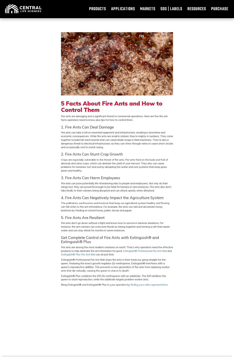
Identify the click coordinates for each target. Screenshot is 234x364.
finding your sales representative (149, 284)
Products (97, 9)
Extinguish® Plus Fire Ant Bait (78, 254)
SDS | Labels (171, 9)
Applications (123, 9)
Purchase (219, 9)
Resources (196, 9)
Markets (147, 9)
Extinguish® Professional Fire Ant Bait (145, 250)
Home (23, 9)
